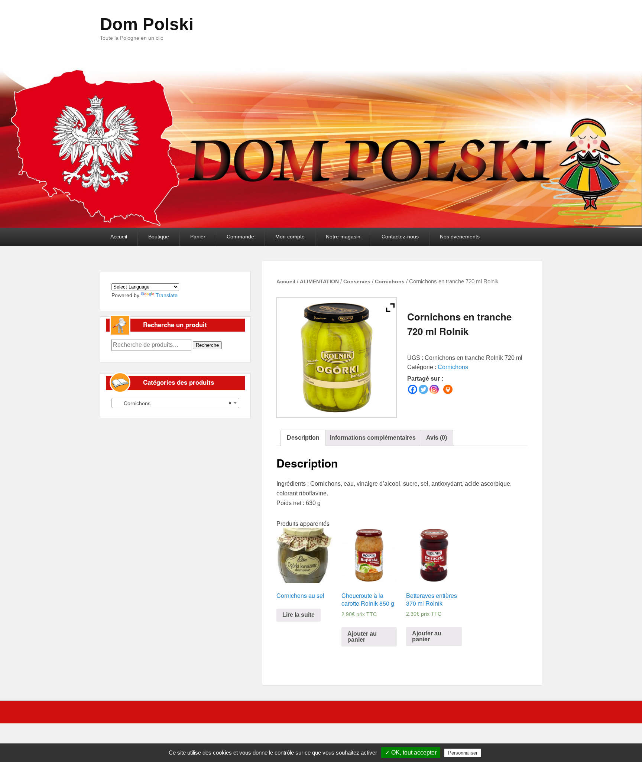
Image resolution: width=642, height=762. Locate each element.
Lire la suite (298, 615)
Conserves (356, 281)
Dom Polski (147, 24)
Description (303, 437)
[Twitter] (423, 389)
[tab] (303, 438)
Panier (197, 237)
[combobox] (175, 403)
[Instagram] (434, 389)
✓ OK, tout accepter (411, 752)
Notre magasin (343, 237)
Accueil (118, 237)
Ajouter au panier (362, 637)
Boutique (158, 237)
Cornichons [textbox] (173, 403)
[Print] (448, 389)
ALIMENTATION (319, 281)
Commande (240, 237)
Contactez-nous (400, 237)
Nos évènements (460, 237)
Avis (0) (436, 437)
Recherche (207, 345)
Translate (167, 295)
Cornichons (390, 281)
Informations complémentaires (373, 437)
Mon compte (290, 237)
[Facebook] (412, 389)
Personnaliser (462, 753)
